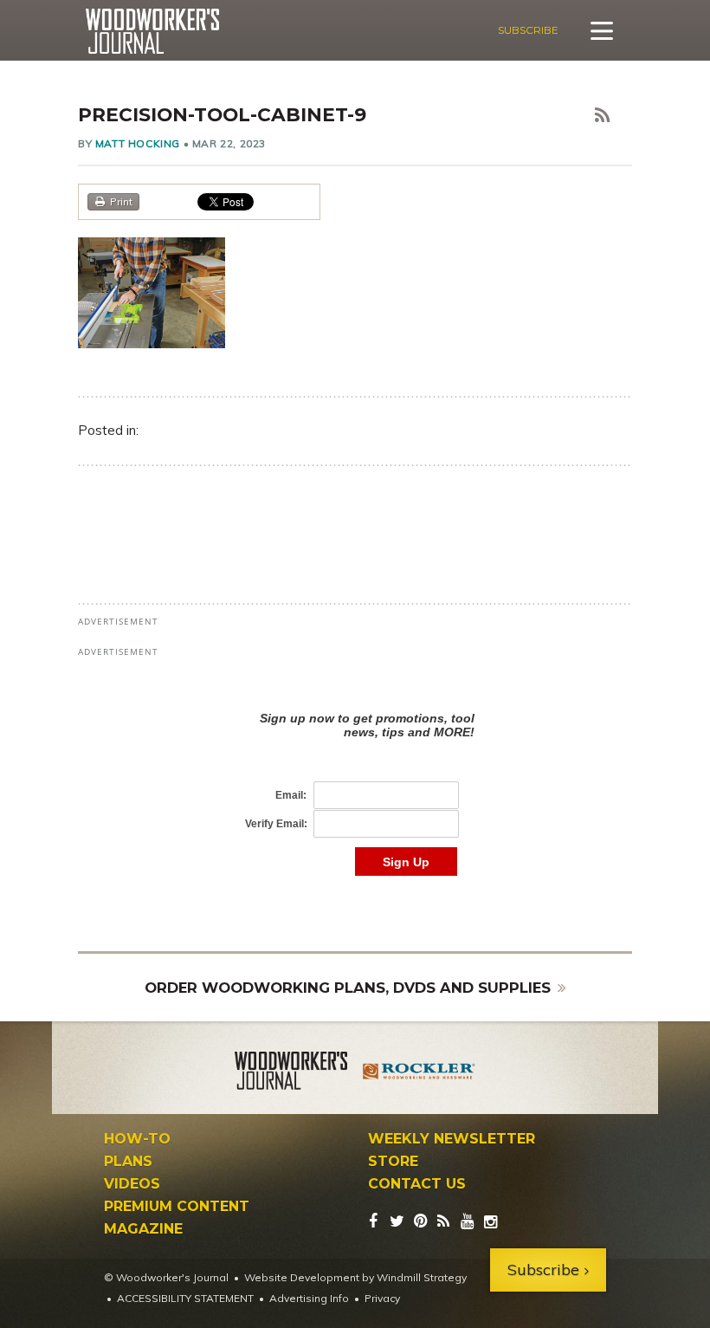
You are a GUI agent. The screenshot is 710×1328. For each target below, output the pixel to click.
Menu (601, 30)
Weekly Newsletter (451, 1139)
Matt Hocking (137, 143)
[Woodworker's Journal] (291, 1073)
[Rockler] (419, 1073)
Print (121, 201)
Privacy (382, 1298)
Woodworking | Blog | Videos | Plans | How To (152, 31)
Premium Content (176, 1207)
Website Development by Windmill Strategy (355, 1277)
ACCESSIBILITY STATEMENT (185, 1298)
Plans (128, 1161)
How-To (137, 1139)
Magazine (143, 1229)
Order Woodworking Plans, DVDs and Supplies (348, 987)
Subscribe (528, 29)
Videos (132, 1184)
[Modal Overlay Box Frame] (355, 776)
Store (393, 1161)
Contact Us (417, 1184)
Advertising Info (309, 1298)
